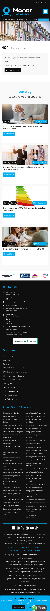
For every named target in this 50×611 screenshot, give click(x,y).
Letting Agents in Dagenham (13, 472)
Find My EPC (8, 384)
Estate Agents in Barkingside (12, 428)
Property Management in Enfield (11, 513)
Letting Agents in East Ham (12, 490)
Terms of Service (29, 593)
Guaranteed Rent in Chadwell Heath (13, 465)
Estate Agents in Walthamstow (36, 503)
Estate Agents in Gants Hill (34, 428)
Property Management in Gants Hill (34, 436)
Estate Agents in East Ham (12, 487)
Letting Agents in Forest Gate (35, 416)
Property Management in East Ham (13, 495)
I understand (19, 607)
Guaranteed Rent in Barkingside (9, 442)
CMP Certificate (13, 368)
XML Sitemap (19, 585)
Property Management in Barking (11, 420)
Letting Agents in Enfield (11, 506)
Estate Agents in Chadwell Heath (12, 447)
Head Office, (10, 292)
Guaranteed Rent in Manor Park (36, 469)
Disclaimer (14, 550)
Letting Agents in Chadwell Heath (12, 453)
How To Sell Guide (10, 395)
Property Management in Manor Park (34, 464)
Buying (6, 121)
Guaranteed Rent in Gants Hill (36, 441)
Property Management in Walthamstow (34, 510)
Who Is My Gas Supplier (12, 380)
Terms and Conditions (17, 547)
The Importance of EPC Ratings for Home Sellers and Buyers (24, 209)
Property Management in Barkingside (11, 436)
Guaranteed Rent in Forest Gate (36, 425)
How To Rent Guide (10, 391)
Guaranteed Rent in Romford (35, 484)
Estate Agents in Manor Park (35, 457)
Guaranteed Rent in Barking (12, 425)
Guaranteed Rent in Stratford (35, 500)
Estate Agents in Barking (11, 413)
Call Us (7, 2)
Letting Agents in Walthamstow (36, 506)
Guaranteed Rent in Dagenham (9, 482)
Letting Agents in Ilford (33, 447)
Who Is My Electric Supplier (14, 376)
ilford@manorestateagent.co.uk (18, 326)
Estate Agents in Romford (34, 472)
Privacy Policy (14, 593)
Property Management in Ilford (36, 450)
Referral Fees (8, 364)
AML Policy (7, 360)
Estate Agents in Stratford (34, 487)
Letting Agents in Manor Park (35, 460)
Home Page (13, 70)
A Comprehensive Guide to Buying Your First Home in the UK (23, 127)
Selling (13, 162)
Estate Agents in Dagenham (12, 469)
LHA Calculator (9, 387)
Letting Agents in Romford (34, 475)
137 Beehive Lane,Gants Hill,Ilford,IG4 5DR (12, 320)
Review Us (40, 543)
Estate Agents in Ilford (33, 444)
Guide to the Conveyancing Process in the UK (23, 249)
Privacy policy (36, 547)
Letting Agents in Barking (11, 416)
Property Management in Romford (34, 479)
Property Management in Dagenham (11, 477)
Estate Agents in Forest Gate (35, 413)
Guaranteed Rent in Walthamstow (32, 516)
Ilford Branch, (11, 315)
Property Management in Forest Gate (34, 420)
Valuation (43, 2)
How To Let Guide (10, 399)
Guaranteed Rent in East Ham (13, 499)
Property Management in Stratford (34, 495)
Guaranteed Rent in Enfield (12, 509)
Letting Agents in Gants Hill (35, 432)
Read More (9, 133)
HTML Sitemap (30, 585)
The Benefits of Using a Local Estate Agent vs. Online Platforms (23, 168)
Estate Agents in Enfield (11, 503)
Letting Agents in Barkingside (13, 432)
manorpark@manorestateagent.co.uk (20, 302)
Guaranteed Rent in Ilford (34, 453)
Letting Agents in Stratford (34, 491)
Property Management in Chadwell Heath (11, 459)
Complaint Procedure (31, 550)
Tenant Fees (8, 356)
